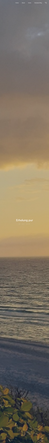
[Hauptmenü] (46, 2)
